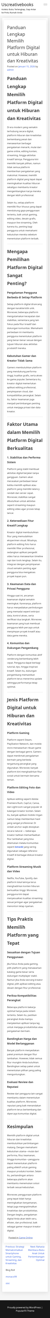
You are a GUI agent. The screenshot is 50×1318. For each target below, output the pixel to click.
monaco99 (11, 1276)
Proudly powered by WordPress (24, 1307)
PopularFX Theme (25, 1310)
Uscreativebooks (17, 4)
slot (8, 1283)
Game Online (26, 1237)
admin (10, 69)
